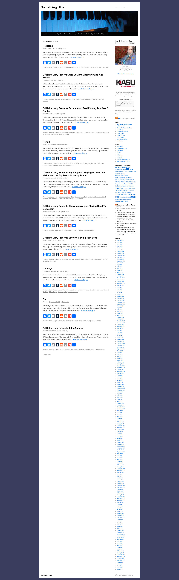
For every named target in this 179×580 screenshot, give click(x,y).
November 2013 (121, 487)
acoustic (60, 67)
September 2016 (121, 452)
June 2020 (119, 377)
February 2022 (120, 339)
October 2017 (120, 429)
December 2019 (121, 388)
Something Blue (52, 7)
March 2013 (120, 491)
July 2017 (119, 433)
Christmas (72, 163)
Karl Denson (118, 192)
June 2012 (119, 506)
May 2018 (119, 416)
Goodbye (47, 268)
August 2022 (120, 328)
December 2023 (121, 300)
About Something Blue (55, 34)
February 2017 (120, 442)
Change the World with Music (124, 128)
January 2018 (120, 423)
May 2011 (119, 524)
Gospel (125, 184)
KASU (119, 152)
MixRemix (119, 158)
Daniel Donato (94, 259)
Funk (129, 181)
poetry (75, 230)
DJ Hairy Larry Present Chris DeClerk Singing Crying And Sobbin (73, 76)
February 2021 (120, 362)
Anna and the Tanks (83, 290)
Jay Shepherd (86, 163)
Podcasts (51, 99)
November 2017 (121, 427)
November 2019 (121, 390)
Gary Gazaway (119, 184)
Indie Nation (120, 150)
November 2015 (121, 470)
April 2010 (119, 547)
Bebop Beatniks (121, 126)
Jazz (92, 163)
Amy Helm (66, 163)
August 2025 (120, 263)
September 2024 (121, 283)
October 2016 (120, 450)
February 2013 (120, 493)
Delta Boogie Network (122, 131)
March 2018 (120, 420)
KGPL (118, 154)
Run (45, 299)
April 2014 (119, 478)
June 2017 (119, 435)
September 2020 (121, 371)
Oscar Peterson (53, 198)
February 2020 (120, 384)
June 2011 (119, 523)
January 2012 (120, 515)
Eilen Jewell (96, 290)
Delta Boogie (120, 129)
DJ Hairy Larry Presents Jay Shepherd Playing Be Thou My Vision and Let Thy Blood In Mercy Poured (74, 174)
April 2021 (119, 358)
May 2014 (119, 476)
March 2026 (120, 250)
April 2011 (119, 526)
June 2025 (119, 266)
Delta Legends (120, 133)
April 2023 (119, 313)
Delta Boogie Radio (122, 148)
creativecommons (120, 177)
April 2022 (119, 336)
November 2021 (121, 345)
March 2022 (120, 337)
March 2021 (120, 360)
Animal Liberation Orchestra (72, 259)
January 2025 (120, 276)
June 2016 (119, 457)
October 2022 (120, 324)
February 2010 (120, 551)
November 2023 (121, 302)
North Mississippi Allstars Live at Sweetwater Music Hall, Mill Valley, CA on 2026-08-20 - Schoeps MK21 (126, 229)
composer (117, 173)
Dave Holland (129, 177)
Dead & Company (85, 132)
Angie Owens (73, 290)
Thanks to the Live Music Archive (125, 206)
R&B (128, 197)
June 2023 (119, 309)
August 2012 (120, 502)
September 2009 (121, 560)
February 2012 (120, 513)
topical (56, 134)
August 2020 (120, 373)
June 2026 (119, 244)
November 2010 (121, 536)
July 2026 (119, 242)
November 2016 (121, 448)
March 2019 (120, 401)
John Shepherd (124, 190)
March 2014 (120, 480)
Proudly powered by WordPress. (125, 575)
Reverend (48, 45)
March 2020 (120, 382)
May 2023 (119, 311)
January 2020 (120, 386)
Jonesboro (131, 190)
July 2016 (119, 455)
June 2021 (119, 354)
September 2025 (121, 261)
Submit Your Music (83, 34)
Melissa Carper (53, 292)
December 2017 (121, 425)
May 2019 (119, 397)
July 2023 (119, 308)
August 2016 (120, 453)
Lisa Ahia (129, 192)
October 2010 (120, 538)
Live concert (93, 67)
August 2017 (120, 431)
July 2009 (119, 564)
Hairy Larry (62, 48)
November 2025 (121, 257)
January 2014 (120, 483)
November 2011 (121, 517)
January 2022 (120, 341)
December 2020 (121, 366)
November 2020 (121, 367)
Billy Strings (66, 67)
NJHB (117, 197)
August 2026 (120, 240)
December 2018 (121, 407)
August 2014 (120, 472)
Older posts (47, 354)
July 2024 (119, 287)
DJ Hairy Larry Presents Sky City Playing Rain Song (70, 237)
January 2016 (120, 466)
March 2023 (120, 315)
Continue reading (76, 57)
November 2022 (121, 323)
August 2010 (120, 539)
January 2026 (120, 253)
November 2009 (121, 556)
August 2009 (120, 562)
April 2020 (119, 380)
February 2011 (120, 530)
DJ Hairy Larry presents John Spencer (63, 328)
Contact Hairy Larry (70, 34)
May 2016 (119, 459)
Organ (121, 197)
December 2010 (121, 534)
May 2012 (119, 508)
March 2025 (120, 272)
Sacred (60, 198)
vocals (60, 165)
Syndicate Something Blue (99, 34)
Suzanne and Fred (48, 134)
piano (125, 197)
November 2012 (121, 498)
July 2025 (119, 265)
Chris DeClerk (86, 67)
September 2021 (121, 349)
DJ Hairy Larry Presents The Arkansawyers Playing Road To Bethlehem (74, 207)
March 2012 (120, 511)
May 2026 (119, 246)
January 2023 (120, 319)
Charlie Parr (77, 67)
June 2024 (119, 289)
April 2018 (119, 418)
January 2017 (120, 444)
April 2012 (119, 509)
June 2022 (119, 332)
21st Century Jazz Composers (124, 124)
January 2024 (120, 298)
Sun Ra (129, 199)
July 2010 (119, 541)
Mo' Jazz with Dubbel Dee (123, 159)
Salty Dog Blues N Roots (123, 161)
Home (45, 34)
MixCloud (119, 156)
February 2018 (120, 422)
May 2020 (119, 379)
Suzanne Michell (53, 165)
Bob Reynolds (119, 171)
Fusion (133, 182)
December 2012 (121, 496)
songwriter (106, 132)
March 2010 (120, 549)
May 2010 (119, 545)
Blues (72, 67)
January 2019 (120, 405)
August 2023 (120, 306)
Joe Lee (117, 190)
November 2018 (121, 409)
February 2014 (120, 481)
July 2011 (119, 521)
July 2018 (119, 412)
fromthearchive (121, 181)
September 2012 (121, 500)
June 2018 (119, 414)
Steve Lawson (124, 199)
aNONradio (120, 146)
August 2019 (120, 392)
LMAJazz (119, 141)
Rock (100, 132)
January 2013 (120, 495)
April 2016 (119, 461)
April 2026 (119, 248)
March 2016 (120, 463)
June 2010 (119, 543)
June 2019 (119, 395)
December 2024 (121, 278)
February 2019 (120, 403)
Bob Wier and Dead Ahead (72, 132)
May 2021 (119, 356)
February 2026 (120, 251)
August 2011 (120, 519)
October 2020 (120, 369)
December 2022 (121, 321)
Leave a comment (103, 67)
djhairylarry (128, 179)
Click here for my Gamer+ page (125, 74)
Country (87, 259)
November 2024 (121, 279)
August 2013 (120, 489)
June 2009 (119, 566)
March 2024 (120, 294)
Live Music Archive (122, 139)
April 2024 (119, 293)
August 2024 (120, 285)
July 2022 (119, 330)
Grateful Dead (95, 132)
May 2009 (119, 567)
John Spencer (70, 321)
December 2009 (121, 554)
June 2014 (119, 474)
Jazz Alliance (124, 188)
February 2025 (120, 274)
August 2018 (120, 410)
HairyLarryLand (121, 135)
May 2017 (119, 437)
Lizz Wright (97, 163)
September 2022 (121, 326)
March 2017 (120, 440)
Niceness (77, 321)
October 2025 (120, 259)
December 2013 (121, 485)
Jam (64, 321)
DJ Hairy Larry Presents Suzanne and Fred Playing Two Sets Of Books (76, 110)
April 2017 (119, 438)
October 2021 (120, 347)
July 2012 (119, 504)
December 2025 (121, 255)
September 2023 (121, 304)
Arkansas (67, 230)
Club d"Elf (133, 171)
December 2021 (121, 343)
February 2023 (120, 317)
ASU (71, 230)
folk (133, 179)
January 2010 (120, 553)
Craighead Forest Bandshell (121, 175)
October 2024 (120, 281)
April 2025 (119, 270)
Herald (46, 141)
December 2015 (121, 468)
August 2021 (120, 351)
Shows (50, 67)
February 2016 (120, 465)
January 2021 (120, 364)
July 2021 (119, 352)
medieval (45, 198)
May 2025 (119, 268)
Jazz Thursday (120, 137)
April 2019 (119, 399)
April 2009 (119, 569)
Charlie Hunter (127, 171)
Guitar (130, 183)
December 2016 (121, 446)
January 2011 (120, 532)
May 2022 (119, 334)
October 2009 (120, 558)
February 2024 (120, 296)
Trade (88, 321)
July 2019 (119, 394)
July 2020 (119, 375)
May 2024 (119, 291)
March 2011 (120, 528)
